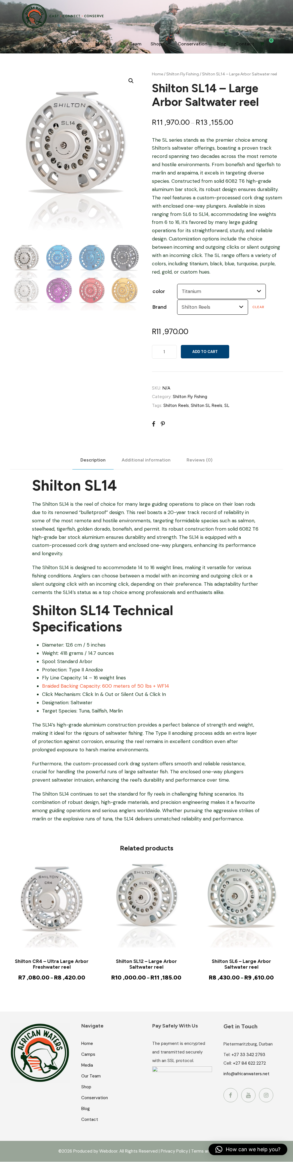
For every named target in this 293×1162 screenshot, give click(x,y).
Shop (156, 44)
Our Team (130, 44)
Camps (74, 44)
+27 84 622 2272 (249, 1063)
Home (51, 44)
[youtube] (248, 1095)
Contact (244, 44)
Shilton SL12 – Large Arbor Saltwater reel (146, 964)
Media (104, 44)
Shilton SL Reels (206, 405)
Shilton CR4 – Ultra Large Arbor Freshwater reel (51, 964)
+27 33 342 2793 (248, 1054)
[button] (131, 81)
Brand (160, 307)
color (159, 291)
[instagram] (266, 1095)
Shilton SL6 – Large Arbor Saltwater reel (241, 964)
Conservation (192, 44)
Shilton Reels (176, 405)
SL (226, 405)
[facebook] (230, 1095)
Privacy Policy (174, 1151)
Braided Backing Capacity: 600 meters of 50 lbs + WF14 (105, 686)
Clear (258, 307)
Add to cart (205, 351)
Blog (221, 44)
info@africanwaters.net (246, 1074)
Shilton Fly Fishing (182, 74)
